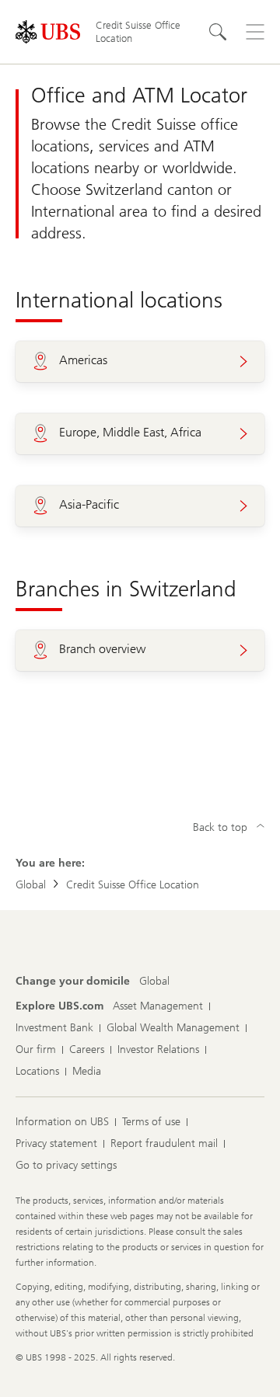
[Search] (217, 32)
